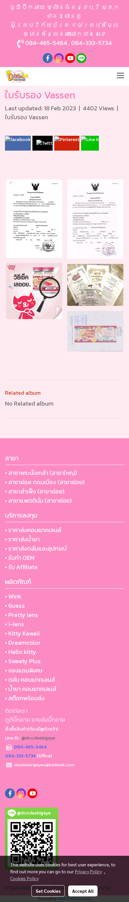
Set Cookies (48, 891)
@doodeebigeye (38, 738)
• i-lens (14, 624)
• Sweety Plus (23, 661)
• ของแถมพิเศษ (23, 670)
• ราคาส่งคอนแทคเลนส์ (33, 529)
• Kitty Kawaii (22, 633)
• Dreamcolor (23, 642)
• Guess (15, 605)
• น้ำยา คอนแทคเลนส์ (30, 688)
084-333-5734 (91, 42)
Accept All (83, 891)
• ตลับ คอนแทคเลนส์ (30, 679)
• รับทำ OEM (19, 557)
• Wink (13, 596)
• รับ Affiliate (21, 566)
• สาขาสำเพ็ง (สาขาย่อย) (34, 491)
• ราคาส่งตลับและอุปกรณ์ (36, 548)
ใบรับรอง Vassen (26, 117)
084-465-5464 (46, 42)
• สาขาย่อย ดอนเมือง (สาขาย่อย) (45, 482)
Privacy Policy (88, 871)
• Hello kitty (20, 651)
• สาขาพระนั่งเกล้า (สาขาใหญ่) (41, 472)
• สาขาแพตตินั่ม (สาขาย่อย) (38, 500)
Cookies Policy (24, 878)
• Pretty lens (21, 614)
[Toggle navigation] (120, 76)
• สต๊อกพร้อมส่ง (25, 698)
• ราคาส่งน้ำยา (22, 539)
